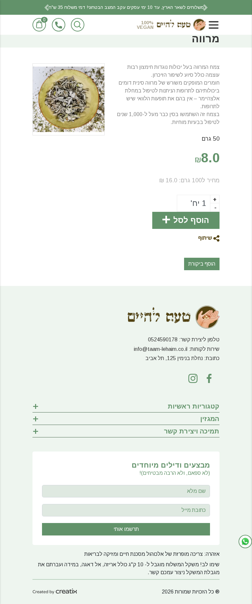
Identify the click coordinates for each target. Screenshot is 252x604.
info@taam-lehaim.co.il (160, 349)
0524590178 (163, 339)
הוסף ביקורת (201, 264)
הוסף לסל (191, 220)
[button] (46, 7)
